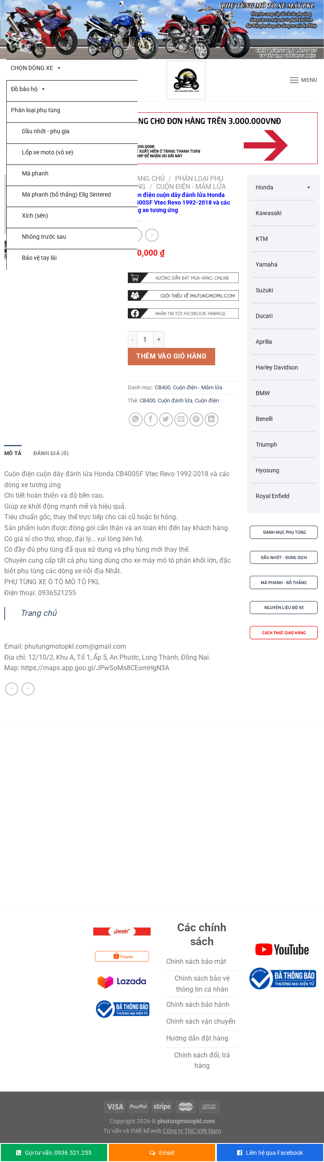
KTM (262, 238)
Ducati (264, 316)
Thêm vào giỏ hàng (171, 356)
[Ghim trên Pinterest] (196, 419)
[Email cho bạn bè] (181, 419)
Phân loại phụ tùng (35, 110)
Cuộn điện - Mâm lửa (191, 187)
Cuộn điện (207, 400)
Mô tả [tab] (13, 453)
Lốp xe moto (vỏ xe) (47, 152)
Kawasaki (268, 213)
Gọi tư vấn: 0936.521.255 (58, 1152)
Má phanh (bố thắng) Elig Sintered (66, 194)
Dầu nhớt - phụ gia (46, 131)
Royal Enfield (272, 496)
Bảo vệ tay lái (39, 257)
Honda (264, 187)
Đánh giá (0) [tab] (51, 453)
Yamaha (267, 264)
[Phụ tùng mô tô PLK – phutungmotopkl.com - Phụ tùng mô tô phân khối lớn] (186, 80)
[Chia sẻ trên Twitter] (166, 419)
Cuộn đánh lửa (175, 400)
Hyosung (267, 470)
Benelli (264, 418)
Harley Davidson (277, 367)
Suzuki (264, 290)
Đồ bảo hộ (24, 89)
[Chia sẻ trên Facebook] (151, 419)
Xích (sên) (35, 215)
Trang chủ (146, 179)
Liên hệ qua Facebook (274, 1152)
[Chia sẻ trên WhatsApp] (136, 419)
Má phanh (35, 173)
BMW (263, 393)
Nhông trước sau (44, 236)
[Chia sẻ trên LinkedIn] (212, 419)
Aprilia (264, 341)
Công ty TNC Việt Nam (192, 1131)
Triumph (266, 444)
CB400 (162, 387)
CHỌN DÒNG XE (32, 68)
